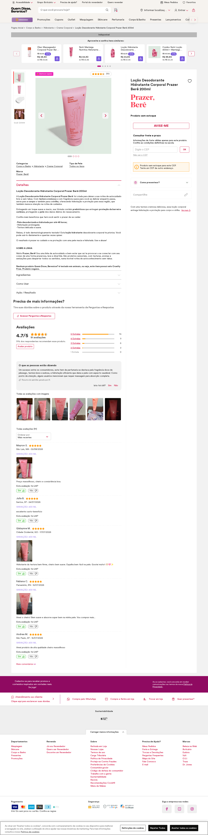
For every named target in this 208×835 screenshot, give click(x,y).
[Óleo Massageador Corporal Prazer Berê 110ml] (29, 53)
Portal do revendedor (92, 2)
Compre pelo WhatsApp (84, 699)
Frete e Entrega (150, 749)
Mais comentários (25, 664)
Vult (184, 755)
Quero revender (115, 2)
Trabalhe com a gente (100, 774)
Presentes (155, 19)
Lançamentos (173, 19)
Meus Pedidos (171, 2)
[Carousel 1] (70, 156)
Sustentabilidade (98, 777)
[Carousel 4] (78, 156)
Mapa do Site (148, 759)
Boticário (187, 749)
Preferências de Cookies (102, 765)
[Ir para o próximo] (195, 20)
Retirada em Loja (98, 746)
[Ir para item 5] (110, 66)
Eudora (186, 752)
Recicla (93, 780)
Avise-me (161, 125)
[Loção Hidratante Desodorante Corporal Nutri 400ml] (113, 53)
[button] (57, 58)
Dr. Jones (187, 765)
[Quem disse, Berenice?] (21, 10)
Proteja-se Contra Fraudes (103, 762)
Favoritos (191, 2)
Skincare (102, 19)
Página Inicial (17, 28)
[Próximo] (191, 53)
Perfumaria (118, 19)
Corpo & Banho (137, 19)
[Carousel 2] (73, 156)
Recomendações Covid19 (102, 783)
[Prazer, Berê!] (142, 106)
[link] (41, 53)
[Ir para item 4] (107, 66)
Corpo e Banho (33, 28)
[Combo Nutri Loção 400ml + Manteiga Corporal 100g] (154, 53)
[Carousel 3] (76, 156)
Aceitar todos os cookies (184, 828)
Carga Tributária (98, 755)
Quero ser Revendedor (58, 749)
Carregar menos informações (104, 732)
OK (184, 150)
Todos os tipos (76, 166)
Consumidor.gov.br (99, 768)
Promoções (43, 19)
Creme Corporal (64, 28)
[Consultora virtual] (116, 10)
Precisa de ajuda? (68, 2)
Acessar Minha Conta (181, 10)
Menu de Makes (98, 786)
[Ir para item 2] (102, 66)
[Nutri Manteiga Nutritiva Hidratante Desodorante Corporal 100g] (71, 53)
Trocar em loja (156, 699)
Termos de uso (97, 752)
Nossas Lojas (97, 749)
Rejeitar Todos (157, 828)
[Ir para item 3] (105, 66)
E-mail (145, 765)
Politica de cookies (30, 832)
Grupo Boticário (45, 2)
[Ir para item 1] (99, 66)
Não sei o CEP (140, 155)
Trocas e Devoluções (152, 752)
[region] (104, 828)
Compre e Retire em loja (122, 699)
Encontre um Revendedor (59, 752)
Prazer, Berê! (22, 174)
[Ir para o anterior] (191, 20)
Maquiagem (86, 19)
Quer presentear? (185, 699)
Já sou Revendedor (56, 746)
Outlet (71, 19)
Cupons (59, 19)
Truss (185, 762)
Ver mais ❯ (185, 210)
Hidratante (49, 28)
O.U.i (185, 759)
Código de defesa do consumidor (106, 771)
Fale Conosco (149, 762)
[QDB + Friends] (22, 20)
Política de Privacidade (101, 759)
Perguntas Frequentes (152, 755)
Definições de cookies (133, 828)
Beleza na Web (190, 746)
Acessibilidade (23, 2)
